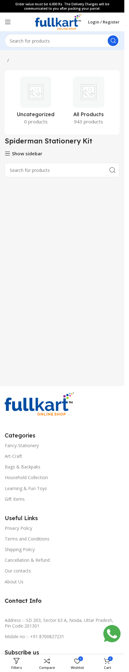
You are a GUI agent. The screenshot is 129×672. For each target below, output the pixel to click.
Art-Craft (13, 456)
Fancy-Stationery (22, 445)
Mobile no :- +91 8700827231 (34, 636)
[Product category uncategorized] (36, 102)
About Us (14, 582)
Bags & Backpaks (22, 467)
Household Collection (26, 477)
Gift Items (15, 499)
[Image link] (39, 403)
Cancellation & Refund (27, 560)
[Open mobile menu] (8, 22)
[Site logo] (58, 21)
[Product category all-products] (89, 102)
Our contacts (18, 571)
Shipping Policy (20, 549)
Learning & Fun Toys (26, 488)
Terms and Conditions (27, 539)
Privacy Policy (18, 528)
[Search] (113, 40)
